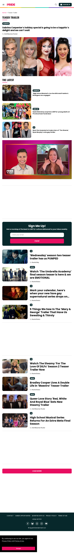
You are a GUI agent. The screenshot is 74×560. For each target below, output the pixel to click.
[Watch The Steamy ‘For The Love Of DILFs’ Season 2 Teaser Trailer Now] (15, 366)
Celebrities (6, 23)
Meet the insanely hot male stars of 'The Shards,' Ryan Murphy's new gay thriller (51, 131)
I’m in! (37, 241)
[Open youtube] (46, 523)
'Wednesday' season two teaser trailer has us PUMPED (50, 257)
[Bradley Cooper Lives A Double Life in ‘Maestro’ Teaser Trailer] (15, 384)
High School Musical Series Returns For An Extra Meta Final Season (50, 421)
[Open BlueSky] (32, 523)
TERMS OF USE (62, 516)
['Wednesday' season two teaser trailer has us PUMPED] (15, 256)
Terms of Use (19, 541)
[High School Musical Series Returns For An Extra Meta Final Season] (15, 420)
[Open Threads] (37, 523)
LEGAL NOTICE (37, 519)
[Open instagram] (41, 523)
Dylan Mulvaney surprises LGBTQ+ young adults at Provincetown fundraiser (51, 113)
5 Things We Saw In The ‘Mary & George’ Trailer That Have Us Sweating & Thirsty (50, 312)
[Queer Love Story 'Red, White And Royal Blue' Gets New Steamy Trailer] (15, 401)
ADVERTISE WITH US (38, 516)
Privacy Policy (7, 541)
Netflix (32, 267)
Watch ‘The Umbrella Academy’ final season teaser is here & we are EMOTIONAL (50, 274)
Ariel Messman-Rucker (11, 34)
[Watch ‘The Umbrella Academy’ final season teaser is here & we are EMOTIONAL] (15, 274)
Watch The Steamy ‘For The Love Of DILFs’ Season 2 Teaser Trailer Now (49, 366)
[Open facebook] (27, 523)
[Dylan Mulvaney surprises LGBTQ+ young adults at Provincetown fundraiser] (16, 111)
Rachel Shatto (36, 281)
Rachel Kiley (35, 262)
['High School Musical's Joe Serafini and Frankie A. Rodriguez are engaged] (16, 93)
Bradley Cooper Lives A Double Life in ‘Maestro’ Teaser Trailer (49, 384)
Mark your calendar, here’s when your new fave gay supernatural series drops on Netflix (48, 295)
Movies (32, 378)
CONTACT (10, 516)
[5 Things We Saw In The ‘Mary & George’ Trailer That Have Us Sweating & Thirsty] (15, 312)
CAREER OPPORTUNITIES (22, 516)
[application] (37, 159)
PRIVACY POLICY (51, 516)
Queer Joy (35, 109)
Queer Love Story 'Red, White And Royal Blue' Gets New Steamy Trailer (48, 402)
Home (4, 13)
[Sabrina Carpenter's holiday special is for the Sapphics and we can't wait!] (37, 56)
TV (33, 127)
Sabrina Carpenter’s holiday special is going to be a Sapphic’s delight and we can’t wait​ (35, 29)
